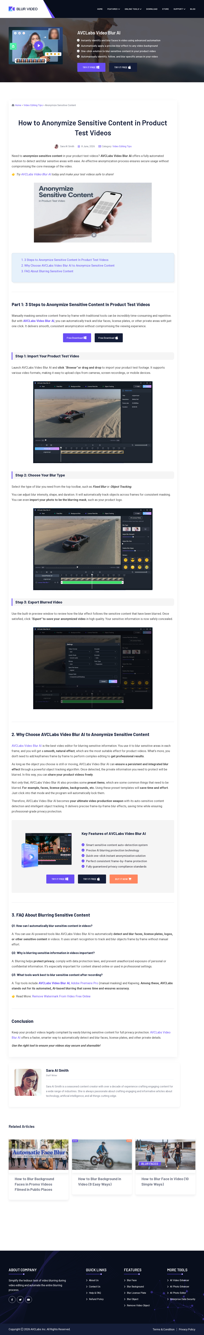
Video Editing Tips (33, 105)
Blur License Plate (136, 1292)
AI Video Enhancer (179, 1280)
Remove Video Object (138, 1305)
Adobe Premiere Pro (84, 983)
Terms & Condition (164, 1329)
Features (112, 9)
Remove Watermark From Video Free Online (61, 996)
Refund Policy (96, 1299)
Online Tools (132, 9)
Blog (192, 9)
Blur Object (132, 1299)
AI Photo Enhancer (179, 1286)
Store (165, 9)
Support (178, 9)
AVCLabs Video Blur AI (36, 174)
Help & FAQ (95, 1292)
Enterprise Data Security (182, 1299)
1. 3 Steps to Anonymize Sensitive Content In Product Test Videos (64, 260)
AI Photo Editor (178, 1292)
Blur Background (135, 1286)
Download (151, 9)
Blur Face (132, 1280)
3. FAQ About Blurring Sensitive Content (47, 271)
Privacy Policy (187, 1329)
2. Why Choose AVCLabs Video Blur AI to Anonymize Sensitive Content (68, 265)
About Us (94, 1280)
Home (100, 9)
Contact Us (94, 1286)
